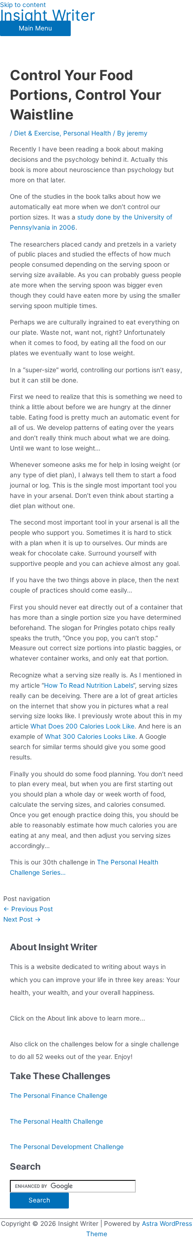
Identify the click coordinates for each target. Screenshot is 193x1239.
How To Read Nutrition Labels (88, 685)
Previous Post (28, 909)
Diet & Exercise (36, 133)
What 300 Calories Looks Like (90, 736)
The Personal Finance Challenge (58, 1095)
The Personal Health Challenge (56, 1121)
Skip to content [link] (23, 4)
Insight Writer (47, 15)
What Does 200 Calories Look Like (82, 726)
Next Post (22, 919)
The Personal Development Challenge (67, 1146)
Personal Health (87, 133)
